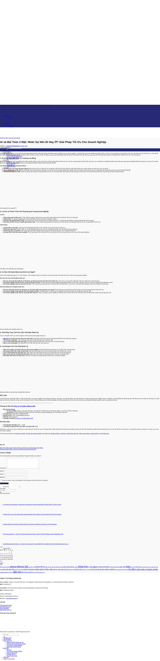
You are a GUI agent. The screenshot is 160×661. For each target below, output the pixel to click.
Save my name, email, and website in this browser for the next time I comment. (25, 480)
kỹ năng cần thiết (102, 567)
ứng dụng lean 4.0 (39, 572)
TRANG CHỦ (7, 150)
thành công (78, 569)
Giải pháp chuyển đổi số (14, 647)
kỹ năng (93, 567)
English (10, 117)
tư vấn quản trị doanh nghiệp (146, 569)
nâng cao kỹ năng (84, 433)
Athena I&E (22, 566)
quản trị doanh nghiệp (31, 569)
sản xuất (72, 569)
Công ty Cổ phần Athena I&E (24, 406)
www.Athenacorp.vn (12, 598)
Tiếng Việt (6, 116)
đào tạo (64, 433)
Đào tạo (5, 338)
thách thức (84, 569)
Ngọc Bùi (24, 146)
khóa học (83, 566)
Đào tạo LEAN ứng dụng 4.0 (15, 642)
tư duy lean (125, 569)
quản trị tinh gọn (65, 569)
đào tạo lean (25, 572)
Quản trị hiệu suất (11, 164)
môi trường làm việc (72, 433)
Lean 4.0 (133, 567)
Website (2, 477)
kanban (76, 567)
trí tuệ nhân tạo (104, 433)
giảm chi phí (48, 567)
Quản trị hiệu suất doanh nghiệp (14, 156)
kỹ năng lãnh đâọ (113, 567)
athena (13, 567)
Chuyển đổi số (11, 654)
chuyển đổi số (40, 567)
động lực (31, 572)
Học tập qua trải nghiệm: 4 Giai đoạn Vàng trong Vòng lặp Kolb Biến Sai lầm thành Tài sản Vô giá (32, 504)
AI (49, 433)
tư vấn (132, 569)
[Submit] (7, 149)
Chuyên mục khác (20, 433)
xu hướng (10, 572)
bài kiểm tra (31, 567)
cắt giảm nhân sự (56, 433)
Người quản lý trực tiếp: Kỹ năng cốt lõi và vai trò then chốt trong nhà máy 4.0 (26, 524)
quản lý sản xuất (18, 569)
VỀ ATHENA (7, 152)
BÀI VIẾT (6, 160)
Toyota (88, 569)
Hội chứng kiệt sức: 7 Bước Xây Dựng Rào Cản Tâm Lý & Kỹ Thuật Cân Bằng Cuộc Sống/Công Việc (33, 534)
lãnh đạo (138, 567)
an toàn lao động (6, 567)
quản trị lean (56, 569)
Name (2, 471)
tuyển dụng (93, 569)
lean (128, 566)
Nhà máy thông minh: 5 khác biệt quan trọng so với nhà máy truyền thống (21, 448)
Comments (57, 514)
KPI (89, 567)
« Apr (1, 563)
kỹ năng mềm (121, 567)
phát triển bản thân (8, 569)
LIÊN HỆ (6, 657)
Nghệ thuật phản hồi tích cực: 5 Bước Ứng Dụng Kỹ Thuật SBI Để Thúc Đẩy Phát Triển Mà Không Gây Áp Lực (36, 544)
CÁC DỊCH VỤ (7, 641)
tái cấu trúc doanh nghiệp (105, 569)
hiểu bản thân (54, 567)
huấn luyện (66, 567)
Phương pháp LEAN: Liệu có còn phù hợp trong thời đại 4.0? (18, 449)
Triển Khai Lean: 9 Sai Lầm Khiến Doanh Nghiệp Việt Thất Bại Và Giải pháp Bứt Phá (28, 514)
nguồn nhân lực (95, 433)
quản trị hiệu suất (46, 569)
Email (2, 474)
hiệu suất (60, 567)
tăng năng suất (118, 569)
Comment (3, 468)
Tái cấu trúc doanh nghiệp (14, 137)
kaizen (72, 567)
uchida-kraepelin (4, 572)
